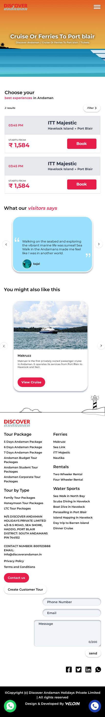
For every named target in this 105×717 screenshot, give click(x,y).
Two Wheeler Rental (67, 474)
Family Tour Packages (19, 497)
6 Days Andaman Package (23, 447)
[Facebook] (69, 670)
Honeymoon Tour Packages (23, 503)
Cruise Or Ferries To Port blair (60, 42)
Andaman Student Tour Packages (21, 469)
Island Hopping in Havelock (73, 517)
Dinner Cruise (63, 528)
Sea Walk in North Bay (69, 496)
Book (81, 143)
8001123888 (42, 546)
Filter (90, 108)
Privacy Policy (14, 561)
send (93, 653)
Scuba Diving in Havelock (71, 501)
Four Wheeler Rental (68, 479)
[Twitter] (79, 670)
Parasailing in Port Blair (70, 512)
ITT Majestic (61, 452)
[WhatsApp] (98, 670)
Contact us (16, 578)
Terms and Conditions (19, 567)
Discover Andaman (28, 42)
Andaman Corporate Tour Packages (22, 479)
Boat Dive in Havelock (69, 506)
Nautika (58, 458)
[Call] (95, 706)
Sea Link (59, 447)
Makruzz (59, 441)
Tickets (85, 42)
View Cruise (31, 382)
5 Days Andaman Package (23, 441)
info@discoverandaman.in (23, 554)
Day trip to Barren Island (71, 523)
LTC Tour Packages (17, 508)
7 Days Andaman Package (23, 452)
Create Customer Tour (25, 589)
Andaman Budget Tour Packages (20, 460)
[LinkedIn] (88, 670)
